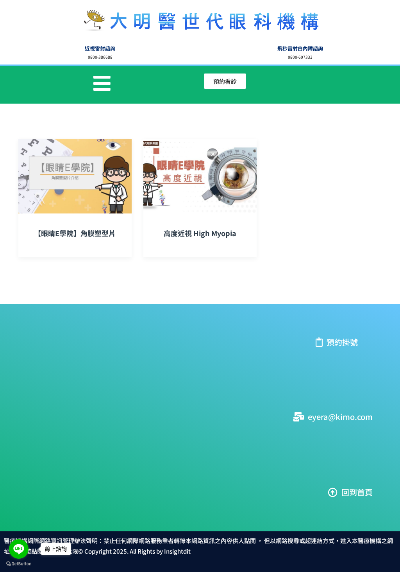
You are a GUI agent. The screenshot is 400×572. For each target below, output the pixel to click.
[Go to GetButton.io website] (18, 564)
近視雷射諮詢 (100, 48)
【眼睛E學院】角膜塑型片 (75, 233)
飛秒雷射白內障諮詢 (300, 48)
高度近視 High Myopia (200, 233)
